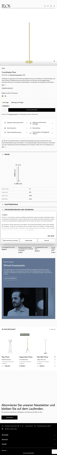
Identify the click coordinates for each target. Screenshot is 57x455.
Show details (51, 235)
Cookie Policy (30, 230)
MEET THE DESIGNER (10, 278)
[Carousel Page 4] (33, 64)
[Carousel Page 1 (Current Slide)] (5, 64)
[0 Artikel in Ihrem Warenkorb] (50, 5)
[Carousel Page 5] (42, 64)
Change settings (28, 240)
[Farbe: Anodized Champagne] (2, 96)
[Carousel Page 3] (24, 64)
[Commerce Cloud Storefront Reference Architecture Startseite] (6, 6)
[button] (45, 6)
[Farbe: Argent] (5, 96)
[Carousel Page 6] (51, 64)
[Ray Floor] (10, 344)
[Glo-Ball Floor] (45, 344)
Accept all (46, 240)
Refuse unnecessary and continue (10, 240)
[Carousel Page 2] (14, 64)
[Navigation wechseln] (54, 6)
